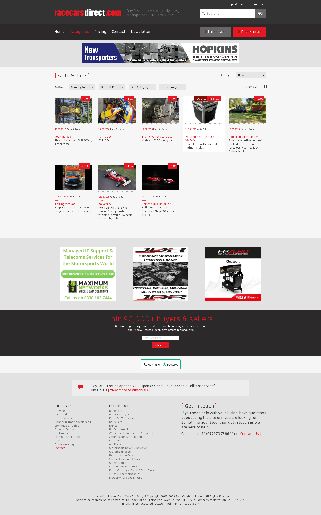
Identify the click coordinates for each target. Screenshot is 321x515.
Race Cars (115, 411)
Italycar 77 (104, 204)
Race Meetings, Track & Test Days (131, 470)
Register (259, 4)
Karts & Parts (118, 440)
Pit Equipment (118, 429)
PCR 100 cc (104, 136)
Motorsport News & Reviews (128, 448)
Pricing (100, 32)
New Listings (63, 418)
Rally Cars (115, 422)
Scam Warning (64, 444)
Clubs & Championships (125, 474)
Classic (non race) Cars (124, 459)
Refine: (59, 87)
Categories (79, 32)
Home (60, 32)
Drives (113, 425)
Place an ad (251, 32)
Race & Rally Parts (121, 414)
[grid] (265, 87)
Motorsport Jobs (120, 451)
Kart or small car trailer (243, 136)
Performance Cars (121, 455)
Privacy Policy (64, 429)
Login (244, 4)
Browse (60, 411)
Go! (260, 13)
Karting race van (65, 204)
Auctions (115, 444)
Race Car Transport (121, 418)
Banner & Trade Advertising (73, 422)
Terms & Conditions (67, 437)
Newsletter (140, 32)
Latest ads (216, 32)
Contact (118, 32)
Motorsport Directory (123, 466)
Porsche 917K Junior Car (156, 204)
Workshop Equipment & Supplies (131, 433)
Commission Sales (67, 425)
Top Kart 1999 (63, 136)
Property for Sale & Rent (125, 477)
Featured (61, 414)
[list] (260, 87)
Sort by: (225, 75)
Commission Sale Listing (125, 437)
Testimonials (63, 433)
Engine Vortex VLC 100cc (157, 136)
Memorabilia (118, 463)
